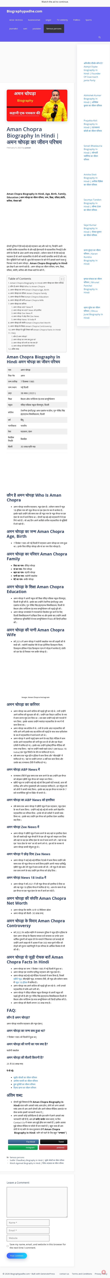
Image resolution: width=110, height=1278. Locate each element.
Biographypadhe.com (24, 11)
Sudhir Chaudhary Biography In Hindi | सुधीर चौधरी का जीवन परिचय (37, 1160)
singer (48, 19)
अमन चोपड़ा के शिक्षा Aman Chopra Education (29, 296)
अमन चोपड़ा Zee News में (22, 313)
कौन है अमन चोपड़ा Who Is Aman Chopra (27, 286)
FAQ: (13, 333)
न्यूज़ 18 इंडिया (21, 982)
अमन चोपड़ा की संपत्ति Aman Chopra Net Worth (30, 322)
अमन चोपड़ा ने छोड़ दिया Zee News (26, 316)
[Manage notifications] (104, 1272)
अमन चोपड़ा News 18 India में (24, 319)
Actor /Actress (16, 19)
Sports (89, 19)
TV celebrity (62, 19)
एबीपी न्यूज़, (18, 978)
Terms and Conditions (82, 1273)
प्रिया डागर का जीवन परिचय (25, 1087)
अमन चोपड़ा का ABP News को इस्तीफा (27, 310)
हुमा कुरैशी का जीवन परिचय (24, 1084)
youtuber (37, 28)
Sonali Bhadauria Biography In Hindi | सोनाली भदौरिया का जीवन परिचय (93, 152)
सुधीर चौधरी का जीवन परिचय (25, 1077)
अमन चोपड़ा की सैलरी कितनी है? (24, 345)
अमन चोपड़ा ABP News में (23, 307)
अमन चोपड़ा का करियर (18, 303)
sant (25, 28)
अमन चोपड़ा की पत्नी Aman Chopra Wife (27, 300)
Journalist (13, 28)
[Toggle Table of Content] (61, 279)
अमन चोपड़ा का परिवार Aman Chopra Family (28, 293)
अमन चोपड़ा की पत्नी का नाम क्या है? (25, 342)
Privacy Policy (101, 1273)
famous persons (53, 28)
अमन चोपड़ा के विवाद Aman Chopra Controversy (31, 326)
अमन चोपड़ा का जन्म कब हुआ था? (24, 339)
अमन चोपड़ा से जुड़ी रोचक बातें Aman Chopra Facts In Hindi (36, 329)
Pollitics (76, 19)
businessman (34, 19)
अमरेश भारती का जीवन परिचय (26, 1080)
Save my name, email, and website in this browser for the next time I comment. (38, 1246)
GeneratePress (48, 1273)
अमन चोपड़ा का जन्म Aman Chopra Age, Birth (29, 289)
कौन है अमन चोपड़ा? (20, 336)
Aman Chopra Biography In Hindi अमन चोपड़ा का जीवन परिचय (37, 283)
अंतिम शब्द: (15, 349)
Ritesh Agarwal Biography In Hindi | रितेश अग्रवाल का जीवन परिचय (37, 1163)
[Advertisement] (37, 63)
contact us (64, 1273)
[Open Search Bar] (99, 37)
